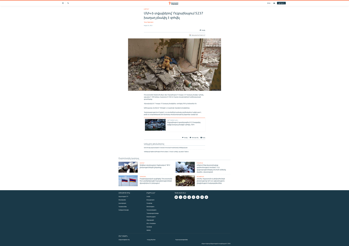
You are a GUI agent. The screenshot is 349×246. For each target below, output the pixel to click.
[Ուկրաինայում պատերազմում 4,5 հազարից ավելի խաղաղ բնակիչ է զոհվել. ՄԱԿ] (155, 125)
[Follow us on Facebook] (176, 197)
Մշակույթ (149, 227)
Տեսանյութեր (122, 200)
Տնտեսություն (150, 206)
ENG (268, 3)
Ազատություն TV (123, 196)
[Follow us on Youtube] (185, 197)
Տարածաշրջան (151, 216)
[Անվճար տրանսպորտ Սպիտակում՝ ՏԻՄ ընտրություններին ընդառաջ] (128, 167)
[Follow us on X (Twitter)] (180, 197)
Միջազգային (150, 220)
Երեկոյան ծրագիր (124, 210)
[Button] (202, 30)
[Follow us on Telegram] (189, 197)
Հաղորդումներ (123, 206)
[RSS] (197, 197)
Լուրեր (146, 9)
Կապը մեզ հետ (151, 239)
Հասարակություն (151, 210)
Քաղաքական (200, 176)
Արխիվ (148, 230)
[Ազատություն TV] (274, 3)
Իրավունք (200, 163)
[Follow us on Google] (206, 197)
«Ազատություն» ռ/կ (124, 239)
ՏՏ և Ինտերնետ (151, 223)
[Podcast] (202, 197)
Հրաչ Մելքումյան (148, 22)
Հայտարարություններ (181, 239)
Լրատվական (122, 203)
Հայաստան (143, 176)
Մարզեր (142, 163)
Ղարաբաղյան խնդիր (153, 213)
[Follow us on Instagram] (193, 197)
